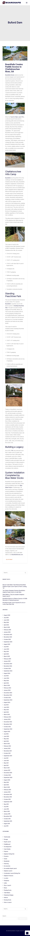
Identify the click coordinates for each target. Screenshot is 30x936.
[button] (26, 2)
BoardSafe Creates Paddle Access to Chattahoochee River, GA (14, 68)
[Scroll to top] (27, 933)
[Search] (15, 572)
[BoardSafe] (12, 2)
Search (4, 916)
